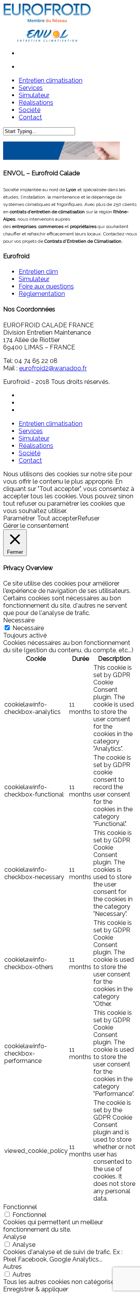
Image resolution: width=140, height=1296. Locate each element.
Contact (30, 460)
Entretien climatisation (50, 423)
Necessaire (28, 628)
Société (29, 453)
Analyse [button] (14, 1237)
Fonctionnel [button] (20, 1207)
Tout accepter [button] (57, 518)
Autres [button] (12, 1266)
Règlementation (42, 293)
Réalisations (36, 445)
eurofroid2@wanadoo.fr (53, 368)
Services (31, 431)
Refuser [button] (88, 518)
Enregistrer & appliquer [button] (35, 1289)
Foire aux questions (46, 286)
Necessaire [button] (19, 620)
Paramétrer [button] (19, 518)
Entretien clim (38, 271)
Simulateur (34, 279)
